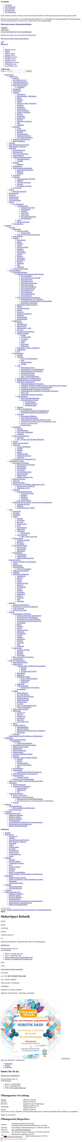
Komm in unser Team (19, 610)
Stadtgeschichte (18, 236)
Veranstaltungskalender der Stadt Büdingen (34, 412)
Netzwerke (20, 414)
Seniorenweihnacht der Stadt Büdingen (29, 615)
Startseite (7, 833)
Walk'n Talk (24, 393)
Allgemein (20, 357)
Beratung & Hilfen (19, 482)
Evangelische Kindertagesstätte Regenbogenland (36, 301)
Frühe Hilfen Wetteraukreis (29, 418)
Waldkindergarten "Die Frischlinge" (32, 299)
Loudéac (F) (21, 718)
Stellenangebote (14, 193)
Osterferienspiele (30, 402)
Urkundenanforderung (24, 136)
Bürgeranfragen (18, 152)
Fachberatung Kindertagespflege (27, 305)
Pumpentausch (25, 533)
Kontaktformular (22, 319)
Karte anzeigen (5, 969)
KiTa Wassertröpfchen (28, 288)
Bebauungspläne (18, 752)
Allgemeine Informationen (21, 605)
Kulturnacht (20, 675)
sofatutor (23, 340)
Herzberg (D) (21, 716)
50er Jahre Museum (23, 695)
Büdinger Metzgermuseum (25, 696)
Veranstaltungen (22, 324)
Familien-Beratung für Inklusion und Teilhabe (35, 389)
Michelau (20, 114)
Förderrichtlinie (21, 554)
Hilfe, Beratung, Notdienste (17, 146)
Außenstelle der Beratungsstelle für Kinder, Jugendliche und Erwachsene (44, 385)
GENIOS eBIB (26, 337)
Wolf (18, 123)
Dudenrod (20, 105)
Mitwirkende (21, 551)
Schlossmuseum (22, 702)
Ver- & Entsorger (18, 204)
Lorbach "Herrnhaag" (24, 112)
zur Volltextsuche (10, 12)
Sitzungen (20, 173)
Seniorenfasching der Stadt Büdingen (28, 619)
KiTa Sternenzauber (27, 285)
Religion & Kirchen (19, 479)
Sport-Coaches (21, 547)
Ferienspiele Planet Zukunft (29, 400)
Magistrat (16, 163)
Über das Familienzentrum (29, 358)
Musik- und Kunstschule (20, 443)
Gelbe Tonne (25, 215)
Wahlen (11, 190)
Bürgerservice (9, 74)
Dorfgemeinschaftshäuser (21, 574)
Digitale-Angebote (22, 333)
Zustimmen (5, 30)
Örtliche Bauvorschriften (20, 747)
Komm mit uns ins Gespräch (26, 508)
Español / (10, 60)
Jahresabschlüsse (18, 224)
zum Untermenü (10, 8)
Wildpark (20, 450)
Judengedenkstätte (22, 727)
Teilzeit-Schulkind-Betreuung (30, 398)
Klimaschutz (13, 783)
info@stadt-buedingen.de (18, 1088)
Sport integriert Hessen (24, 500)
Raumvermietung (26, 362)
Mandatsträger (17, 166)
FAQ (18, 351)
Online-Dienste (13, 199)
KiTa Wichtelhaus (26, 292)
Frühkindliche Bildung (20, 272)
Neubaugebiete (17, 770)
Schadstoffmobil (26, 218)
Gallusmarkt (20, 684)
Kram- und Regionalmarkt (29, 678)
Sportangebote (21, 549)
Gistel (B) (20, 714)
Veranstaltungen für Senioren (22, 614)
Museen (15, 691)
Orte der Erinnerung (19, 725)
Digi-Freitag (24, 344)
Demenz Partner (26, 425)
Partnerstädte (17, 711)
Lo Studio (20, 704)
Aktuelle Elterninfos (23, 308)
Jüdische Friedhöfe (23, 110)
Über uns (20, 429)
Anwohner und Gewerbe (29, 671)
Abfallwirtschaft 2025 (28, 207)
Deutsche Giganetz (23, 777)
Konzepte (16, 756)
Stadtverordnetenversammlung (22, 168)
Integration (16, 490)
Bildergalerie (21, 529)
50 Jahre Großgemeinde (20, 269)
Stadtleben (8, 225)
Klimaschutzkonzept (19, 784)
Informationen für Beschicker (30, 687)
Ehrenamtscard (21, 466)
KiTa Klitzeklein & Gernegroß (30, 278)
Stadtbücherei (17, 321)
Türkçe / (10, 53)
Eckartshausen (21, 109)
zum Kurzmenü (10, 10)
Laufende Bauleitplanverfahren (22, 754)
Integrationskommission (24, 491)
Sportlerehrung (21, 556)
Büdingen (20, 100)
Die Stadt (12, 227)
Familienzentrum (18, 353)
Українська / (12, 62)
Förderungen (21, 531)
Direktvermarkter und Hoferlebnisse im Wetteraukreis (25, 736)
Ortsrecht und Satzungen (20, 83)
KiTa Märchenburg (27, 281)
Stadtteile (16, 238)
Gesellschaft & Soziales (16, 461)
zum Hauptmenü (10, 7)
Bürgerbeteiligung (14, 820)
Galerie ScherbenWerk (24, 707)
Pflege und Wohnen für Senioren (23, 657)
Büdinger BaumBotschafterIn (18, 826)
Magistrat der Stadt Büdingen (10, 1075)
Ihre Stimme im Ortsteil (24, 186)
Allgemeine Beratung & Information (32, 384)
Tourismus (8, 811)
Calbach (19, 101)
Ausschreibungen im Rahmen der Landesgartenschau (25, 822)
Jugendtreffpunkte (22, 430)
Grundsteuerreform (15, 200)
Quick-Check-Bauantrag (24, 743)
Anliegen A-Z (13, 76)
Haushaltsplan (17, 188)
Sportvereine (17, 511)
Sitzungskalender (18, 155)
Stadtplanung (9, 738)
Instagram (20, 407)
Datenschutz (9, 1063)
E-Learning (24, 339)
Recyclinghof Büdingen (28, 216)
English (7, 51)
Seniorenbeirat (17, 648)
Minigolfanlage (17, 565)
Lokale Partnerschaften (24, 765)
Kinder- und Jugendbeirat (21, 436)
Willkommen (17, 229)
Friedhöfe (16, 92)
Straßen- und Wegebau (20, 795)
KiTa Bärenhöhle (26, 276)
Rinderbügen (21, 118)
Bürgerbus (12, 603)
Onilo (22, 342)
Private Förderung (22, 763)
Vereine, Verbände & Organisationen (24, 562)
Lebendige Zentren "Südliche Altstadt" (25, 757)
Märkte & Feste (18, 664)
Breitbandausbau (18, 775)
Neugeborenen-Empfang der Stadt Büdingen (35, 411)
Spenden (23, 364)
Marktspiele (24, 682)
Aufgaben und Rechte (24, 182)
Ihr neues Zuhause (22, 231)
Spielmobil (20, 434)
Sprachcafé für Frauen (28, 373)
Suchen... (4, 71)
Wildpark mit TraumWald (21, 571)
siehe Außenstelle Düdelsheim (21, 1130)
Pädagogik (20, 315)
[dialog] (41, 38)
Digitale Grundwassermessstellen (23, 779)
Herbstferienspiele (30, 405)
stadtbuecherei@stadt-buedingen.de (19, 957)
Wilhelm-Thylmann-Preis (25, 477)
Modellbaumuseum (23, 700)
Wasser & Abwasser (23, 222)
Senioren (11, 612)
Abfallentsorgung (22, 206)
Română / (11, 57)
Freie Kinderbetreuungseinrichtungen (28, 297)
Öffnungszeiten (21, 326)
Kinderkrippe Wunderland (29, 303)
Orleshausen (21, 116)
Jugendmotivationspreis (24, 472)
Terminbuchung (14, 197)
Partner (15, 723)
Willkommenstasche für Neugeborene (28, 380)
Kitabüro (19, 310)
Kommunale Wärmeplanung (22, 786)
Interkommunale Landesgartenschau (20, 824)
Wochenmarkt (21, 689)
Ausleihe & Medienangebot (25, 332)
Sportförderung (17, 553)
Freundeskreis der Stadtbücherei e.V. (24, 459)
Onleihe (23, 335)
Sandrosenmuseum (23, 698)
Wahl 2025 (20, 438)
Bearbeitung (20, 87)
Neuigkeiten (24, 499)
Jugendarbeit (17, 427)
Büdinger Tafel (21, 475)
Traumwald (16, 445)
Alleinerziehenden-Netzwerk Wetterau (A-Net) (35, 420)
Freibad (15, 517)
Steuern (11, 202)
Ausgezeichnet (25, 233)
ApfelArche (20, 457)
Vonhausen (20, 263)
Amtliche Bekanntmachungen (22, 157)
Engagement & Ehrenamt (21, 463)
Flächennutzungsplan (19, 750)
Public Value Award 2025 (29, 536)
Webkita (19, 306)
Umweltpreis (21, 470)
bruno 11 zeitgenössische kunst (26, 705)
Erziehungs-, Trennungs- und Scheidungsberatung (36, 387)
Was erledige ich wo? (19, 80)
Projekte (19, 761)
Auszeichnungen (22, 535)
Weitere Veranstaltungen (24, 409)
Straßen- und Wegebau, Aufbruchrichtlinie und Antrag (26, 781)
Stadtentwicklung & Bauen (17, 739)
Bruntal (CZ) (21, 713)
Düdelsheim (20, 107)
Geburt (19, 128)
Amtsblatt (20, 161)
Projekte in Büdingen (15, 819)
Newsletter (12, 195)
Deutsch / (10, 49)
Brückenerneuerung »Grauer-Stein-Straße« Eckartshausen (35, 801)
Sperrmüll (24, 211)
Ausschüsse (16, 175)
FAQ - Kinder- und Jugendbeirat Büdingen (30, 439)
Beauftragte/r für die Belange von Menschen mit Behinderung (32, 502)
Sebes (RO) (20, 720)
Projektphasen (21, 790)
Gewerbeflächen (18, 768)
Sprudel (19, 452)
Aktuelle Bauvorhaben (16, 793)
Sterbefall (20, 132)
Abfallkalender (25, 209)
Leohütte (19, 448)
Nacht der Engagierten (24, 569)
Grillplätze (16, 572)
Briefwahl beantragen (19, 191)
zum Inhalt (8, 5)
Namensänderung (22, 134)
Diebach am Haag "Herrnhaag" (27, 103)
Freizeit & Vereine (14, 560)
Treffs (18, 366)
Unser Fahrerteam (18, 608)
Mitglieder (20, 164)
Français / (10, 55)
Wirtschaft (8, 804)
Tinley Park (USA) (23, 722)
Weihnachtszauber (22, 686)
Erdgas (19, 220)
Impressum (8, 1067)
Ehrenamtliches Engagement (26, 465)
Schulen (15, 441)
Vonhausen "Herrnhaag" (24, 121)
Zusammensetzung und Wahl (26, 179)
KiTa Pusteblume (26, 296)
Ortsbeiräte (16, 177)
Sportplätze (16, 513)
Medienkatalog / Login (24, 328)
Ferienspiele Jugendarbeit (25, 432)
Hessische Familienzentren (29, 423)
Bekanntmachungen (23, 159)
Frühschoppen (25, 680)
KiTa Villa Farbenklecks (28, 287)
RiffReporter (25, 346)
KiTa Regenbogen (26, 279)
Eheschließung (21, 130)
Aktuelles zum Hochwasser (21, 139)
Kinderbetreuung (22, 396)
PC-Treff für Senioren (28, 375)
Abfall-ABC (25, 213)
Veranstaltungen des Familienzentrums (29, 378)
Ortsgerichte (16, 91)
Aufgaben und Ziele (27, 493)
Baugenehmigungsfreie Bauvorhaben (24, 745)
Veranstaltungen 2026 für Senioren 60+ (29, 621)
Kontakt (7, 1065)
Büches (19, 98)
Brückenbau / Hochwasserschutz (23, 797)
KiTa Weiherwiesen (27, 290)
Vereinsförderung (18, 567)
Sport (10, 509)
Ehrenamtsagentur (22, 473)
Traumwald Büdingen (24, 447)
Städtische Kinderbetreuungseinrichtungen (30, 274)
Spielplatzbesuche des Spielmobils (31, 371)
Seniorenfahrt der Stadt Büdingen (27, 617)
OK (3, 42)
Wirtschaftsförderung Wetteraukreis (24, 808)
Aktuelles (12, 143)
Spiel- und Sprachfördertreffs (30, 376)
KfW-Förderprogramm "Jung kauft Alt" (25, 774)
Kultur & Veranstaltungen (17, 660)
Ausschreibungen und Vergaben (19, 145)
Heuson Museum (22, 693)
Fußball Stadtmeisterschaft (25, 558)
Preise (19, 526)
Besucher (24, 668)
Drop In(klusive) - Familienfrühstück (32, 369)
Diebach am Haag (22, 247)
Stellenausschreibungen (24, 314)
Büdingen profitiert (15, 817)
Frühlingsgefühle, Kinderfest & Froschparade (31, 666)
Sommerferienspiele (31, 403)
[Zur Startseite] (16, 32)
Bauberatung (17, 741)
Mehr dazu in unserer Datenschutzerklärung (16, 24)
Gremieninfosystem (19, 150)
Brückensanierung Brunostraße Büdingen (30, 799)
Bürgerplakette (21, 468)
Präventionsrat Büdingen (28, 416)
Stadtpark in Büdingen (16, 815)
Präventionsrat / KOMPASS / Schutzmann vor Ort (29, 484)
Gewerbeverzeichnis (15, 810)
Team (22, 360)
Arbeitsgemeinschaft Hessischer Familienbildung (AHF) (38, 421)
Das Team (20, 330)
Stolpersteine (21, 732)
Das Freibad (20, 520)
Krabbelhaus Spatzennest (29, 283)
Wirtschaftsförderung (15, 806)
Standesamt (16, 127)
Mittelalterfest (21, 673)
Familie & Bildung (15, 270)
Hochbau (16, 802)
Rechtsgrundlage (22, 788)
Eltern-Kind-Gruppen (27, 367)
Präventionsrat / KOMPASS (26, 486)
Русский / (10, 58)
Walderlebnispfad (22, 454)
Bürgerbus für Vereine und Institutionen (25, 606)
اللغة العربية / (11, 66)
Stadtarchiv (16, 734)
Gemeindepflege (18, 659)
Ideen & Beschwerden (20, 85)
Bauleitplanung (17, 748)
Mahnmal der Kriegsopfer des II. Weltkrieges (31, 731)
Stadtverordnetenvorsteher (25, 170)
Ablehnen (4, 28)
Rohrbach (20, 119)
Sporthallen (16, 515)
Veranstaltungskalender (20, 82)
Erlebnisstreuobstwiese (24, 456)
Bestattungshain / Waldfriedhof (26, 96)
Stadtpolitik (12, 148)
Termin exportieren (17, 969)
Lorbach (19, 254)
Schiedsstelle (17, 89)
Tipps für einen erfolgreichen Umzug (28, 234)
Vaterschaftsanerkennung (25, 137)
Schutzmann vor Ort (23, 488)
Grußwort (16, 78)
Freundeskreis (21, 349)
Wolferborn (20, 125)
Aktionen (20, 323)
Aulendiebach (21, 94)
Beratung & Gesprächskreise (26, 382)
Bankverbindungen (19, 141)
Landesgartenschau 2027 (12, 813)
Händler (23, 669)
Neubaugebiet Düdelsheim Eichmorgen (29, 772)
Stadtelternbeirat (22, 317)
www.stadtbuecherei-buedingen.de (18, 959)
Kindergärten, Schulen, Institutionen (28, 348)
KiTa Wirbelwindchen (28, 294)
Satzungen (20, 312)
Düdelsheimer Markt (23, 677)
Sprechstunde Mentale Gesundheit (31, 394)
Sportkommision (18, 538)
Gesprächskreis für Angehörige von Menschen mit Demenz (39, 391)
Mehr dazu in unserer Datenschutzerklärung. (15, 38)
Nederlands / (10, 64)
